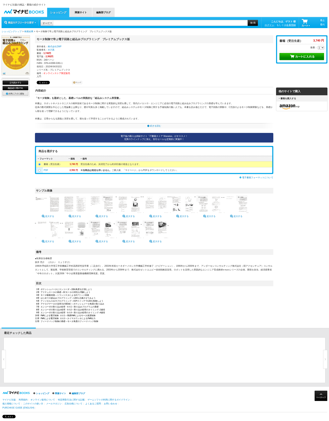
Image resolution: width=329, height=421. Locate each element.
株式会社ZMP (55, 46)
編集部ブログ (78, 393)
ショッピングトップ (12, 31)
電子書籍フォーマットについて (257, 177)
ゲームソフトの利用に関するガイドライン (109, 399)
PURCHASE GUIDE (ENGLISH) (18, 407)
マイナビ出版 (9, 399)
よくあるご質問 (93, 403)
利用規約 (23, 399)
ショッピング (42, 393)
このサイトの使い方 (33, 403)
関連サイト (60, 393)
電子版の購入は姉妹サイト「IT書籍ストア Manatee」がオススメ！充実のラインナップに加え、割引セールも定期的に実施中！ (154, 137)
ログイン (269, 25)
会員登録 (291, 25)
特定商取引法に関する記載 (71, 399)
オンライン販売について (43, 399)
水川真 (51, 49)
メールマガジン (54, 403)
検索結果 (28, 31)
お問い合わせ (110, 403)
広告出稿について (73, 403)
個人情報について (11, 403)
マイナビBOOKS (24, 10)
